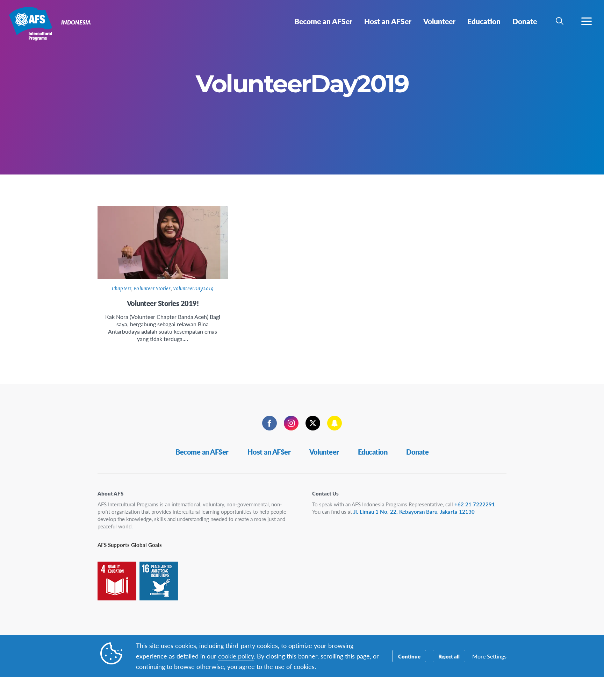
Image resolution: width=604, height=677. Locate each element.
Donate (417, 452)
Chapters (121, 289)
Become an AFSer (202, 452)
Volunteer (324, 452)
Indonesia (30, 24)
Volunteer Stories (152, 289)
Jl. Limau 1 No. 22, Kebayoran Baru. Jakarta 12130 (414, 511)
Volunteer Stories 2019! (163, 303)
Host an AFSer (269, 452)
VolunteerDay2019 (193, 289)
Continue (409, 656)
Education (373, 452)
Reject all (449, 656)
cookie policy (236, 655)
